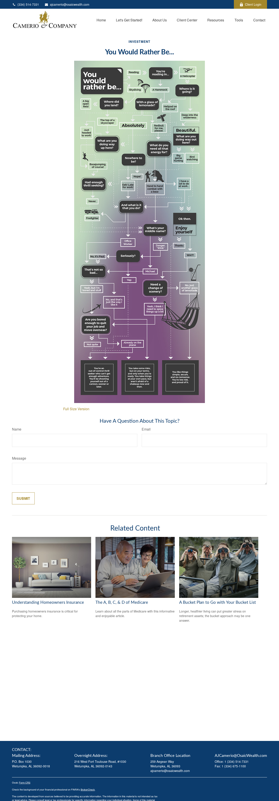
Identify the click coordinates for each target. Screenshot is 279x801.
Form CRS (24, 782)
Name (16, 429)
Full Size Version (76, 408)
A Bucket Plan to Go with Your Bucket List (217, 602)
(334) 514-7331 (28, 4)
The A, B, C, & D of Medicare (121, 602)
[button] (101, 19)
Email (146, 429)
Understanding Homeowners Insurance (48, 602)
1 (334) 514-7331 (237, 761)
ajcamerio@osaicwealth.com (69, 4)
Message (19, 458)
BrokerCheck (88, 789)
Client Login (253, 4)
